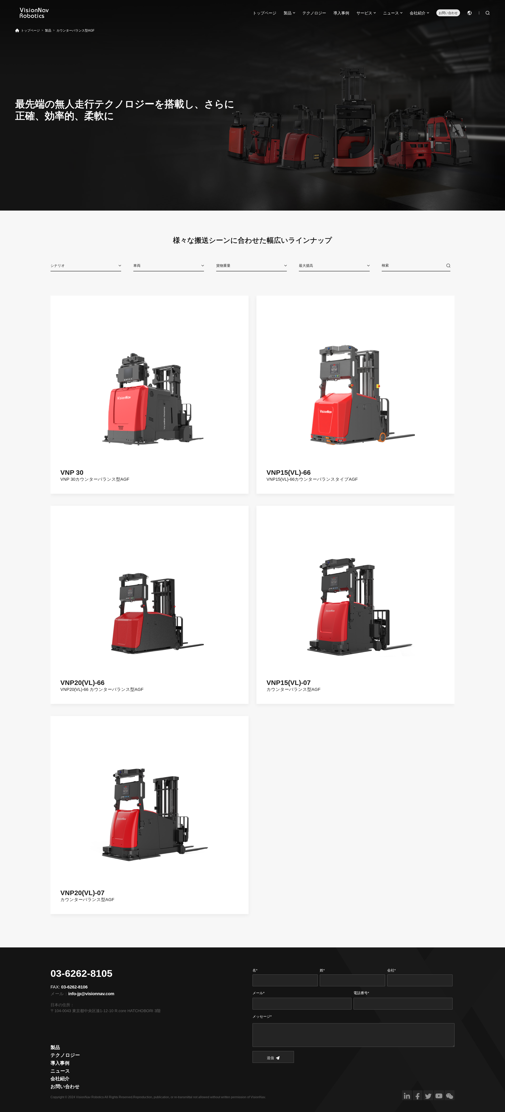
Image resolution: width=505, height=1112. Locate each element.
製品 (288, 13)
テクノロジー (314, 13)
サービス (364, 13)
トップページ (264, 13)
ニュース (391, 13)
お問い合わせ (448, 13)
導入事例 (341, 13)
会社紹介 (418, 13)
